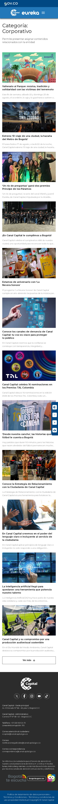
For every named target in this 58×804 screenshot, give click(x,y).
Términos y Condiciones (15, 797)
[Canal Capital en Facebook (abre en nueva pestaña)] (24, 698)
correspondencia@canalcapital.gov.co (19, 751)
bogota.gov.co (36, 778)
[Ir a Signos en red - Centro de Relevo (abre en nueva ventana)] (54, 430)
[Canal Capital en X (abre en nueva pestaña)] (17, 698)
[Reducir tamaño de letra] (54, 414)
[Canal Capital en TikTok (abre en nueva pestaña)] (47, 698)
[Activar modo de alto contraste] (54, 407)
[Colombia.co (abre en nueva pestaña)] (51, 778)
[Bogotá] (16, 778)
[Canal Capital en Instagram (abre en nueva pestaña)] (32, 698)
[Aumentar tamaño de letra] (54, 422)
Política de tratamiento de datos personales (28, 794)
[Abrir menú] (43, 13)
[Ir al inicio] (29, 684)
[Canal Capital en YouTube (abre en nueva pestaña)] (39, 698)
